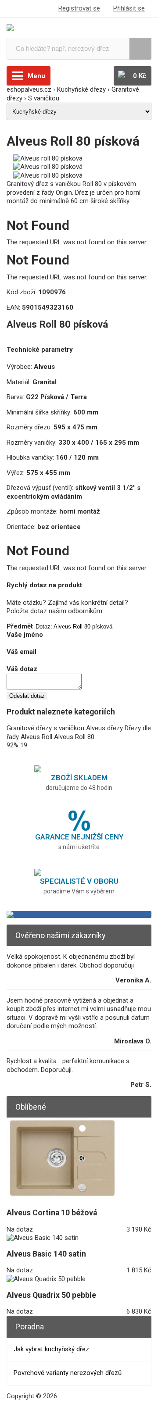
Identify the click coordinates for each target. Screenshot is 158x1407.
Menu (36, 76)
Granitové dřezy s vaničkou (45, 728)
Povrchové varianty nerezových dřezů (68, 1373)
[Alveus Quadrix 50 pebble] (46, 1279)
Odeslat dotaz (27, 696)
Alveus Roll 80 (74, 737)
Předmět (20, 626)
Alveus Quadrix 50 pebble (51, 1295)
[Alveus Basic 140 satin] (43, 1238)
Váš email (21, 652)
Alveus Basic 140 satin (46, 1254)
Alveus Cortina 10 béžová (52, 1212)
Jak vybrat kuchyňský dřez (51, 1349)
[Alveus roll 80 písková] (48, 158)
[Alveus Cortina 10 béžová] (61, 1196)
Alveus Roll (36, 737)
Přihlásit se (129, 8)
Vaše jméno (25, 635)
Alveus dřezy (104, 728)
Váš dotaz (22, 669)
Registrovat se (79, 8)
